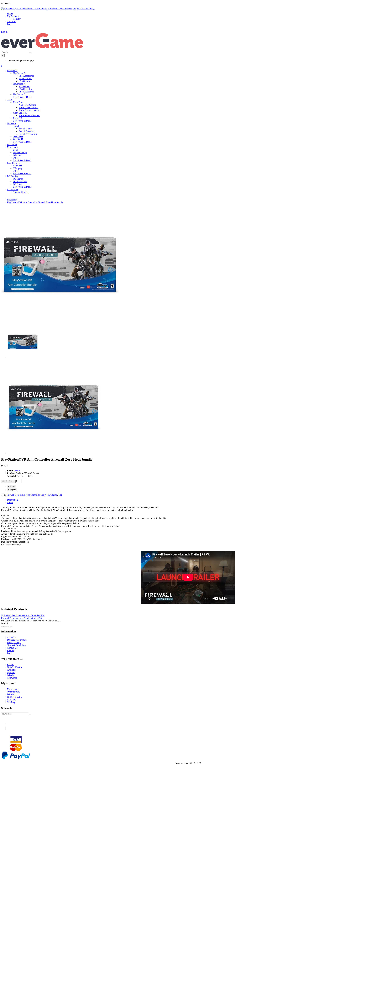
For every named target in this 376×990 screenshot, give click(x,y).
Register (17, 19)
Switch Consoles (26, 131)
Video (10, 502)
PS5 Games (24, 81)
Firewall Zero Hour (16, 495)
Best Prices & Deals (22, 97)
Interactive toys (20, 152)
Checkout (11, 21)
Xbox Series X (20, 113)
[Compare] (5, 626)
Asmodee (17, 165)
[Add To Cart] (11, 626)
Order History (13, 691)
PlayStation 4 (19, 83)
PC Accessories (20, 181)
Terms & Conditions (16, 645)
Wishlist (11, 487)
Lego (15, 150)
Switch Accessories (28, 134)
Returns (10, 650)
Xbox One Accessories (29, 110)
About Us (11, 637)
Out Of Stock (8, 481)
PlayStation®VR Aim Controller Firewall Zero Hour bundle (35, 202)
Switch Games (25, 128)
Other (15, 157)
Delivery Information (17, 640)
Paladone (17, 155)
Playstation (12, 199)
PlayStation (52, 495)
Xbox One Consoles (28, 107)
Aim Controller (33, 495)
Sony (17, 470)
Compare (12, 490)
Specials (11, 672)
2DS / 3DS (18, 136)
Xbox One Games (27, 105)
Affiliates (11, 670)
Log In (4, 32)
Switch (16, 126)
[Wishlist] (2, 626)
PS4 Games (24, 86)
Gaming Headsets (21, 192)
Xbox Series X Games (29, 115)
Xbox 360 (17, 118)
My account (12, 689)
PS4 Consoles (25, 89)
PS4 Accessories (26, 91)
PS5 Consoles (25, 78)
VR (60, 495)
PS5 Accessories (26, 76)
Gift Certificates (14, 667)
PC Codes (17, 184)
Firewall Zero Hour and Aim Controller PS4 (21, 618)
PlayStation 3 (19, 94)
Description (12, 500)
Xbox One (18, 102)
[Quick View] (8, 626)
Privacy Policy (14, 642)
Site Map (11, 702)
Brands (10, 664)
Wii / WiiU (18, 139)
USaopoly (17, 168)
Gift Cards (12, 677)
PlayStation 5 (19, 73)
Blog (9, 653)
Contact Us (12, 648)
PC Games (18, 179)
